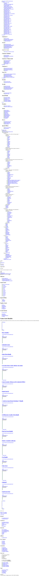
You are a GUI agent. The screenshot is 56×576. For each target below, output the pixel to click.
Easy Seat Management (5, 530)
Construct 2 (9, 194)
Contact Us (5, 258)
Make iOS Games (13, 182)
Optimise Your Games (14, 183)
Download (9, 60)
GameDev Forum (4, 548)
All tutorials (7, 48)
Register (5, 259)
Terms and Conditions (5, 315)
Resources (3, 34)
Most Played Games (10, 87)
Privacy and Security (10, 69)
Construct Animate (12, 148)
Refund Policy (4, 314)
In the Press (3, 543)
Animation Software (5, 518)
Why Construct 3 (4, 529)
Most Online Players (9, 88)
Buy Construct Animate (9, 106)
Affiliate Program (4, 537)
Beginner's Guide (8, 44)
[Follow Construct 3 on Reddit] (7, 97)
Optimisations (10, 47)
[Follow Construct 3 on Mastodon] (7, 101)
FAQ (7, 70)
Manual (8, 38)
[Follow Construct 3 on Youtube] (7, 98)
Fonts (7, 112)
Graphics (7, 114)
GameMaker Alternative (5, 522)
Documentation (4, 524)
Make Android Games (14, 181)
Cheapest (3, 307)
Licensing (3, 316)
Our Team (3, 541)
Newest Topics (9, 82)
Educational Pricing (8, 75)
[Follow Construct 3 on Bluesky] (7, 99)
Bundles (3, 299)
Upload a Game (9, 89)
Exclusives (3, 308)
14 (2, 329)
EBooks (7, 111)
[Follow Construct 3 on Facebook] (7, 100)
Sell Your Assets (4, 312)
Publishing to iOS (8, 46)
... (2, 328)
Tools (7, 118)
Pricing (3, 523)
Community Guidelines (5, 551)
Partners (3, 532)
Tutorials (7, 63)
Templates (7, 115)
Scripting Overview (9, 40)
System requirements (10, 39)
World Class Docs (9, 74)
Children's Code (4, 571)
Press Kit (3, 542)
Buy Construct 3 (8, 105)
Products (3, 1)
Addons (7, 110)
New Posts (7, 93)
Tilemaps (7, 117)
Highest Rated (9, 123)
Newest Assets (9, 121)
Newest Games (8, 86)
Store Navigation (8, 273)
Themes (7, 116)
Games (7, 113)
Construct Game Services (14, 159)
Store (3, 102)
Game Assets (4, 547)
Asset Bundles (9, 127)
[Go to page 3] (3, 500)
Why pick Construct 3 (9, 68)
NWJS (8, 61)
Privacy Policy (4, 570)
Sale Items (7, 128)
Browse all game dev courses (10, 51)
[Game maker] (7, 131)
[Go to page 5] (3, 508)
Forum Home (8, 81)
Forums (5, 235)
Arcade (5, 242)
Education (3, 64)
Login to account (8, 259)
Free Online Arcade (5, 550)
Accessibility (4, 572)
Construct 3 (12, 134)
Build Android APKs (10, 45)
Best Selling (8, 122)
